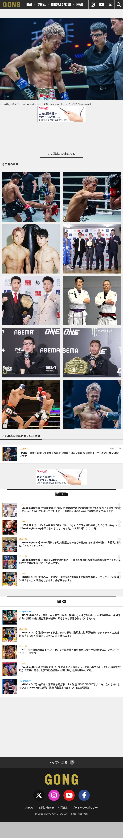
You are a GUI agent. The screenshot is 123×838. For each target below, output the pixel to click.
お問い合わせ (46, 807)
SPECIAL (41, 4)
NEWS (29, 4)
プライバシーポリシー (85, 807)
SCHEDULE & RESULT (61, 4)
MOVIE (79, 4)
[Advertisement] (61, 726)
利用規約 (63, 807)
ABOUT (30, 807)
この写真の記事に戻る (61, 153)
